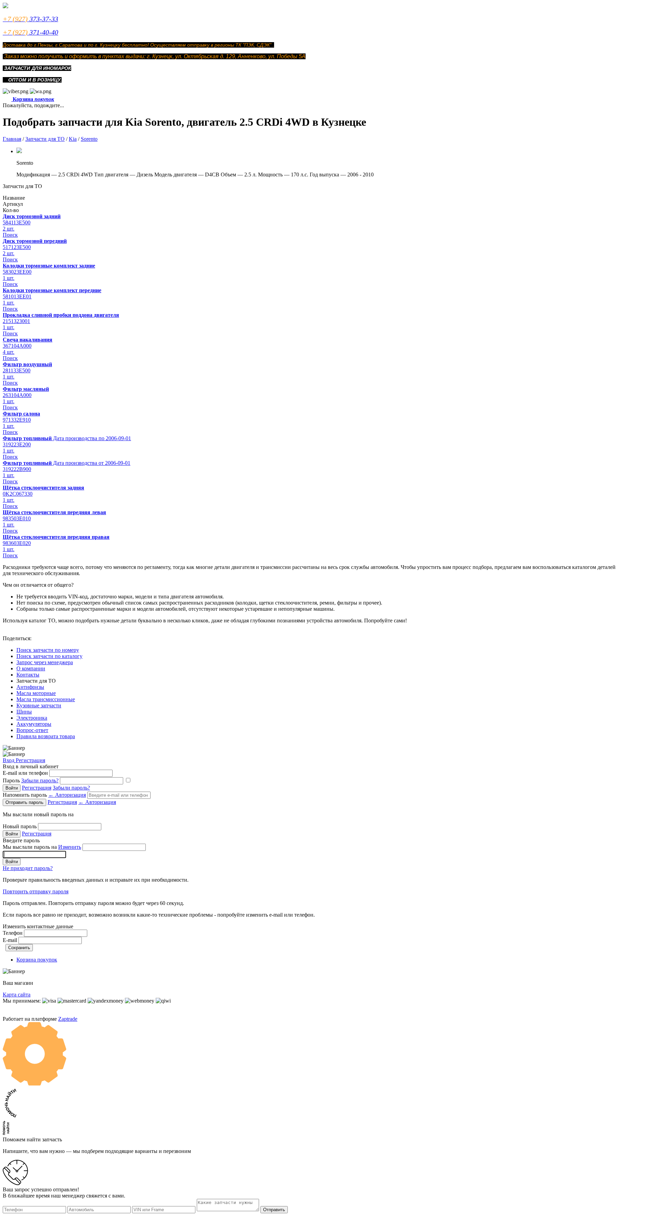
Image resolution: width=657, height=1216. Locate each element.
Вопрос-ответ (32, 730)
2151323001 (16, 321)
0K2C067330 (18, 494)
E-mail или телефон (25, 773)
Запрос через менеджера (44, 662)
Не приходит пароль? (28, 868)
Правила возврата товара (45, 736)
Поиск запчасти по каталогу (49, 656)
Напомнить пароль (44, 795)
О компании (30, 668)
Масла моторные (36, 693)
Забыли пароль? (40, 780)
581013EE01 (17, 296)
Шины (24, 712)
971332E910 (17, 420)
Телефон (13, 933)
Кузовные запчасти (38, 705)
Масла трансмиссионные (45, 699)
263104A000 (17, 395)
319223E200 (17, 444)
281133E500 (16, 370)
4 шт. (8, 352)
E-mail (10, 940)
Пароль (31, 780)
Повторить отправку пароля (35, 891)
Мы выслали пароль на (42, 847)
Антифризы (30, 687)
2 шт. (8, 229)
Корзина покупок (36, 960)
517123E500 (17, 247)
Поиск (10, 235)
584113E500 (16, 222)
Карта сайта (16, 994)
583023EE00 (17, 272)
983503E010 (17, 518)
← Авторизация (67, 795)
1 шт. (8, 278)
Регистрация (30, 760)
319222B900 (17, 469)
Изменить (69, 847)
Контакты (27, 675)
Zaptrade (67, 1019)
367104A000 (17, 346)
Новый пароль (20, 826)
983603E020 (17, 543)
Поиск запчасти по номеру (47, 650)
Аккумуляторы (33, 724)
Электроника (31, 718)
